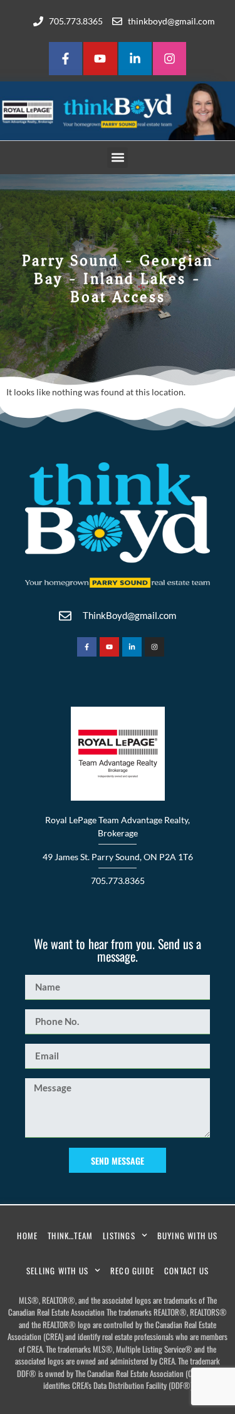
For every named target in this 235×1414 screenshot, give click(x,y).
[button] (117, 157)
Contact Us (186, 1270)
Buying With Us (187, 1235)
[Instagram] (169, 58)
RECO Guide (132, 1270)
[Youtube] (100, 58)
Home (27, 1235)
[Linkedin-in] (135, 58)
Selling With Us (57, 1270)
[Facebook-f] (65, 58)
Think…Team (70, 1235)
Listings (119, 1235)
